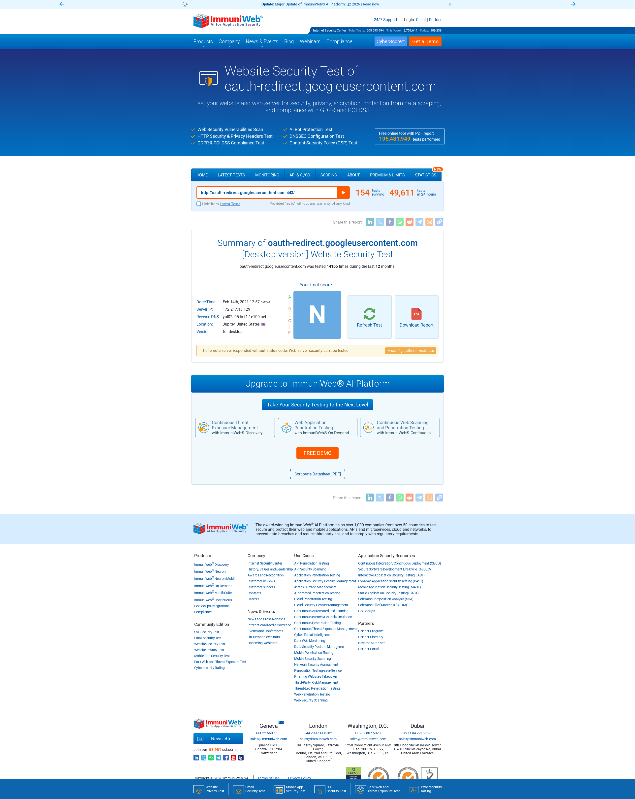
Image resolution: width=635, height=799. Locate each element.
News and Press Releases (266, 619)
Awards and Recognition (266, 575)
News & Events (261, 611)
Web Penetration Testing (312, 694)
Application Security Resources (386, 555)
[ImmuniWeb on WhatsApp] (211, 756)
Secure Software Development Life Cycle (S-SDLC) (394, 569)
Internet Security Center (329, 30)
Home (202, 175)
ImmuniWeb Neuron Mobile (215, 579)
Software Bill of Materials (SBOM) (382, 605)
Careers (253, 599)
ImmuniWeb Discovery (211, 564)
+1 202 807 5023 (368, 733)
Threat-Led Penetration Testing (317, 688)
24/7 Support (385, 20)
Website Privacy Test (209, 650)
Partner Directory (370, 637)
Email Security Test (208, 638)
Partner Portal (368, 649)
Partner (435, 20)
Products (202, 555)
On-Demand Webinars (264, 637)
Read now (371, 4)
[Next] (573, 4)
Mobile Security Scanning (312, 659)
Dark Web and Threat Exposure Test (220, 662)
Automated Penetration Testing (317, 593)
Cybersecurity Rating (209, 668)
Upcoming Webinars (262, 643)
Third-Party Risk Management (316, 682)
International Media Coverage (269, 625)
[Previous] (61, 4)
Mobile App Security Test (212, 656)
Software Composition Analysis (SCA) (385, 599)
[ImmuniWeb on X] (203, 756)
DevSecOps (366, 611)
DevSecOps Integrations (211, 606)
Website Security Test (209, 644)
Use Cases (304, 555)
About (353, 175)
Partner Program (370, 631)
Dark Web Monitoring (309, 641)
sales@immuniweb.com (268, 739)
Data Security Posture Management (320, 647)
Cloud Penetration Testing (313, 599)
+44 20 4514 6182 (318, 733)
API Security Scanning (310, 569)
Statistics (428, 172)
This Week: (394, 30)
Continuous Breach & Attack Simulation (323, 617)
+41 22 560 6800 (268, 733)
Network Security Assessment (316, 664)
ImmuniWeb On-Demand (213, 586)
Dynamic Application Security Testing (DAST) (390, 581)
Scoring (328, 175)
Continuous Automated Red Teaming (321, 611)
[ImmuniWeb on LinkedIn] (196, 756)
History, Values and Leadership (270, 569)
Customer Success (261, 587)
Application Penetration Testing (317, 575)
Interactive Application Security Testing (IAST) (391, 575)
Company (256, 555)
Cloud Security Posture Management (321, 605)
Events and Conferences (265, 631)
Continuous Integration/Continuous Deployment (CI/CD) (399, 563)
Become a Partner (371, 643)
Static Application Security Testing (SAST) (388, 593)
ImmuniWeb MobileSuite (213, 593)
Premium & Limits (387, 175)
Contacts (254, 593)
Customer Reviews (261, 581)
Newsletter (222, 738)
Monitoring (267, 175)
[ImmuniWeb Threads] (241, 756)
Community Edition (211, 624)
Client (421, 20)
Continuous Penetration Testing (317, 623)
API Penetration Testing (311, 563)
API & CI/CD (299, 175)
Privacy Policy (299, 778)
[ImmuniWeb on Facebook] (226, 756)
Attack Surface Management (315, 587)
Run (343, 192)
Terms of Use (268, 778)
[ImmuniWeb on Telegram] (218, 756)
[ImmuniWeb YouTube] (233, 756)
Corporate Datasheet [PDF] (317, 474)
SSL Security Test (206, 632)
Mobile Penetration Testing (313, 653)
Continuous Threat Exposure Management (325, 629)
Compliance (203, 612)
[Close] (450, 4)
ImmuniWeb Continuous (213, 600)
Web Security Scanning (311, 700)
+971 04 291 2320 (417, 733)
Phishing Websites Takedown (315, 676)
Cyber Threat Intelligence (312, 635)
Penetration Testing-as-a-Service (317, 670)
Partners (366, 623)
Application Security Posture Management (325, 581)
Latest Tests (231, 175)
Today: (424, 30)
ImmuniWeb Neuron (210, 571)
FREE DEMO (317, 453)
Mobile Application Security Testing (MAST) (389, 587)
